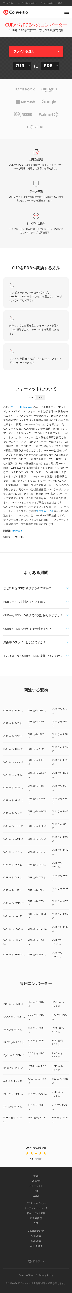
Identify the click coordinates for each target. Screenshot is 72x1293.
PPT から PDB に (13, 1093)
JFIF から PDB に (37, 1093)
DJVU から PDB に (13, 1055)
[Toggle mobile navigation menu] (66, 12)
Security (36, 1180)
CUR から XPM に (13, 800)
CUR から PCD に (13, 928)
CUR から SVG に (12, 723)
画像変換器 (36, 1218)
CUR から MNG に (13, 903)
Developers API (36, 1230)
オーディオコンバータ (36, 1208)
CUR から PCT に (37, 928)
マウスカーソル (45, 511)
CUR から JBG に (37, 838)
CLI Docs (36, 1240)
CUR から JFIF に (12, 851)
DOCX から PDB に (14, 1016)
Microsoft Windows (22, 407)
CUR (31, 397)
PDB (41, 397)
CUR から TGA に (13, 748)
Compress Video (48, 3)
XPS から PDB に (13, 1106)
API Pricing (36, 1245)
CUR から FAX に (12, 813)
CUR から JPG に (37, 710)
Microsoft (17, 530)
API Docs (36, 1235)
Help (36, 1190)
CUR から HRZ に (13, 890)
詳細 (60, 3)
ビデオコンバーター (36, 1203)
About (36, 1175)
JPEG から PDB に (13, 1068)
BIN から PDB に (13, 1029)
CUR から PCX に (12, 864)
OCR (36, 1223)
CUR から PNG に (13, 710)
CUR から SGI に (37, 954)
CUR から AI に (36, 748)
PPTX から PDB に (13, 1042)
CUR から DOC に (13, 826)
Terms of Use (26, 1275)
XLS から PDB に (12, 1080)
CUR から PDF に (13, 736)
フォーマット (36, 1185)
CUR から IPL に (37, 890)
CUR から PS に (36, 851)
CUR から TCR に (37, 826)
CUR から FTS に (37, 877)
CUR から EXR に (12, 877)
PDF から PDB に (13, 1003)
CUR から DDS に (13, 761)
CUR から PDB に (13, 787)
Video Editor (8, 3)
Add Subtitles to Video (27, 3)
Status (36, 1195)
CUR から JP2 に (37, 864)
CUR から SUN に (13, 838)
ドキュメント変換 (36, 1213)
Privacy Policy (46, 1275)
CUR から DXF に (13, 774)
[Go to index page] (15, 11)
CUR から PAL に (12, 915)
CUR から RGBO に (14, 954)
